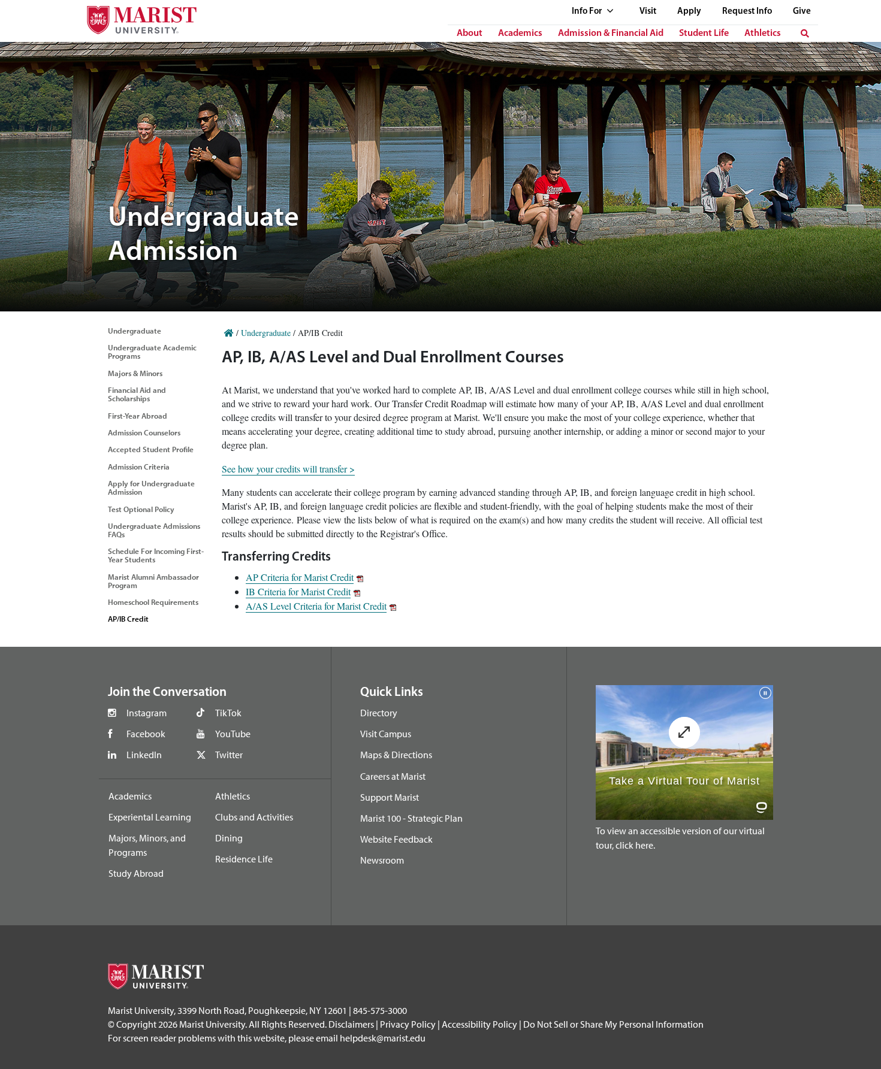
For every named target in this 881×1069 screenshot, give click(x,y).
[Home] (229, 332)
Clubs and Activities (254, 817)
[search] (804, 33)
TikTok (228, 713)
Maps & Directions (396, 755)
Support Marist (389, 797)
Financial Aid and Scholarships (137, 394)
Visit (647, 11)
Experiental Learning (149, 817)
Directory (378, 713)
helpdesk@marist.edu (383, 1038)
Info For (588, 11)
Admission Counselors (144, 432)
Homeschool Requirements (153, 602)
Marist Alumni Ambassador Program (153, 581)
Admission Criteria (139, 466)
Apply (689, 11)
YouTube (233, 734)
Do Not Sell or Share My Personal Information (613, 1024)
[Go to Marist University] (134, 17)
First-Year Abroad (137, 415)
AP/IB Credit (128, 618)
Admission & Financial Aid (610, 33)
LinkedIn (144, 755)
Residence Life (244, 859)
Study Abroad (136, 873)
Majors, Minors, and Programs (147, 845)
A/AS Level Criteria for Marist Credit (316, 605)
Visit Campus (385, 734)
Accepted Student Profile (151, 449)
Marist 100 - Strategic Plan (411, 818)
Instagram (146, 713)
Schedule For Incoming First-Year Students (156, 555)
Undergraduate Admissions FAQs (154, 530)
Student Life (704, 33)
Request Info (747, 11)
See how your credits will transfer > (288, 468)
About (469, 33)
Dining (229, 838)
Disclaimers (351, 1024)
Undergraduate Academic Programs (152, 352)
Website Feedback (396, 839)
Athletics (762, 33)
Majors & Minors (135, 373)
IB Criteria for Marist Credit (298, 591)
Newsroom (382, 860)
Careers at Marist (393, 776)
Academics (520, 33)
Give (802, 11)
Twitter (229, 755)
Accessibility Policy (479, 1024)
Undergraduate (134, 330)
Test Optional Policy (141, 509)
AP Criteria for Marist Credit (300, 577)
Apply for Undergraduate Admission (151, 487)
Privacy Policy (408, 1024)
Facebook (145, 734)
